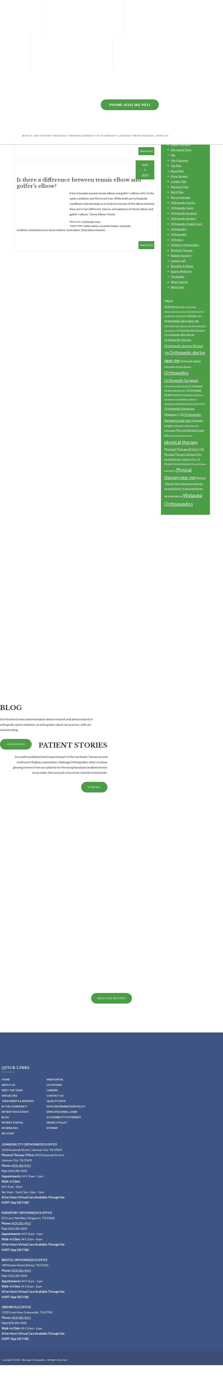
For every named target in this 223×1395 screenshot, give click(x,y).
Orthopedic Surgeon (184, 213)
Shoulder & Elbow (182, 266)
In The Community (107, 136)
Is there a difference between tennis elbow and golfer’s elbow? (79, 183)
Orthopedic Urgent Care (186, 224)
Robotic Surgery (181, 255)
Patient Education (15, 1111)
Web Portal (55, 1079)
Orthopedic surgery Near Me (186, 426)
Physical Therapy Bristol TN (184, 449)
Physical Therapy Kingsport (177, 464)
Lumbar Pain (179, 181)
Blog (5, 1117)
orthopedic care (194, 316)
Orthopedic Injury (91, 221)
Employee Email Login (62, 1111)
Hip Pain (176, 165)
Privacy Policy (57, 1122)
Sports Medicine (181, 271)
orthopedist (170, 430)
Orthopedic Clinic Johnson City (177, 326)
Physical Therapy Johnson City (182, 454)
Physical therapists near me (180, 435)
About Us (27, 136)
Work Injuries (179, 282)
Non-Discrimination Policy (66, 1106)
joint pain (191, 311)
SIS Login (8, 1133)
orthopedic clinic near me (181, 334)
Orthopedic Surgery (183, 218)
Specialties (59, 136)
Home (6, 1079)
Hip (173, 155)
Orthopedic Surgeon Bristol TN (177, 386)
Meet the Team (42, 136)
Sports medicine (57, 229)
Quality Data (56, 1100)
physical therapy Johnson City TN (182, 459)
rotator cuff (178, 261)
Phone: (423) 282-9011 (129, 105)
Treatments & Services (81, 136)
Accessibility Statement (64, 1117)
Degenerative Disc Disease (175, 311)
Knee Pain (177, 171)
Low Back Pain (169, 316)
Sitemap (52, 1127)
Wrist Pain (177, 287)
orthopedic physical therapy (177, 366)
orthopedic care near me (181, 321)
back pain (179, 307)
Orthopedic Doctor (38, 229)
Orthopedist (179, 234)
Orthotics (177, 239)
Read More (146, 151)
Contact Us (161, 136)
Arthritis (169, 306)
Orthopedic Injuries (190, 361)
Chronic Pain (190, 307)
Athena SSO (10, 1127)
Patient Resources (143, 136)
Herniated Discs (181, 150)
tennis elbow (73, 229)
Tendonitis (177, 276)
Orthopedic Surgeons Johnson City (190, 404)
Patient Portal (12, 1122)
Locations (124, 136)
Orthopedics (179, 229)
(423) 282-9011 (21, 1165)
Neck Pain (177, 192)
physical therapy (181, 442)
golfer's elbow (91, 225)
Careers (52, 1090)
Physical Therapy (182, 250)
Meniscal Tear (180, 187)
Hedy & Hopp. (97, 1393)
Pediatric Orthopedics (185, 245)
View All (94, 787)
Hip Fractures (179, 160)
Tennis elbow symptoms (92, 229)
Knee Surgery (179, 176)
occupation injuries (109, 225)
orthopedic (181, 316)
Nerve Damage (180, 197)
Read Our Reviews (111, 998)
